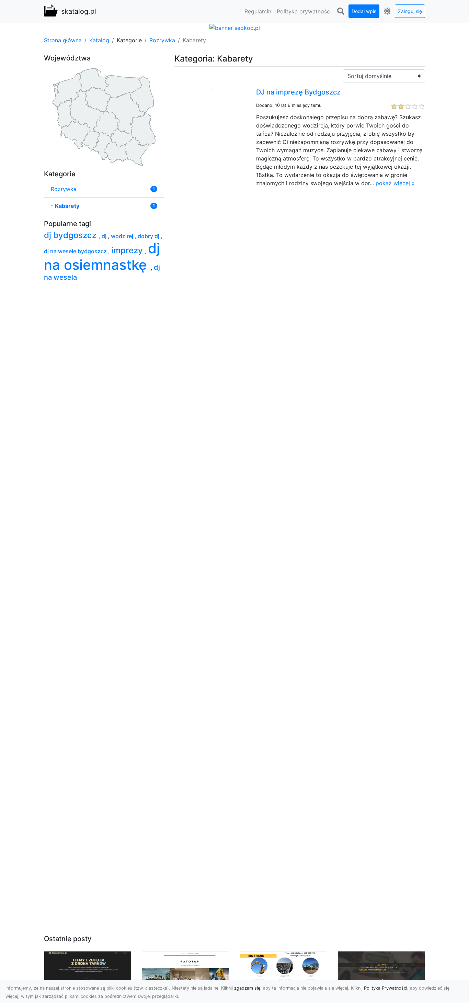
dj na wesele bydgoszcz (76, 251)
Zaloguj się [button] (410, 11)
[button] (340, 11)
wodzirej (123, 236)
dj (105, 236)
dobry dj (149, 236)
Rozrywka (162, 40)
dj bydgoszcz (71, 235)
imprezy (128, 250)
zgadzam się (247, 988)
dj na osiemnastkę (102, 256)
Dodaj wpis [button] (364, 11)
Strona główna (63, 40)
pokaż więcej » (395, 183)
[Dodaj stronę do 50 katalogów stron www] (234, 27)
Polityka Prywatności (385, 988)
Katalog (99, 40)
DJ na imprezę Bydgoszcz (298, 92)
